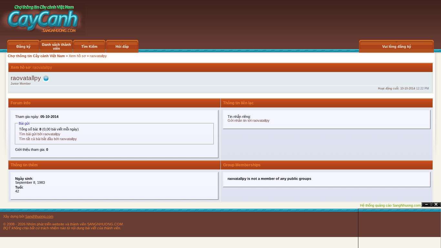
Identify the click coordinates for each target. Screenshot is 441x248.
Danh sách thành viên (56, 46)
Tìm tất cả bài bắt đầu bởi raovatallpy (48, 139)
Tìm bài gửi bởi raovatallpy (39, 134)
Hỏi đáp (122, 46)
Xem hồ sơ (77, 56)
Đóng (436, 204)
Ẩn (426, 204)
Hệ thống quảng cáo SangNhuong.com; (391, 205)
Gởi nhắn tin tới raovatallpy (249, 120)
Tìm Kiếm (89, 46)
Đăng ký (23, 46)
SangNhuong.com (39, 216)
